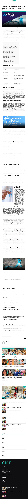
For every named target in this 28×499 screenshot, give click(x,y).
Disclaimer (3, 480)
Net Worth (3, 451)
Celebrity (3, 438)
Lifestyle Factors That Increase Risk (8, 50)
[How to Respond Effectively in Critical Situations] (8, 351)
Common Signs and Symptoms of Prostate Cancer (10, 47)
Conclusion (5, 58)
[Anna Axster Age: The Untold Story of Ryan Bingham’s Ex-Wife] (4, 411)
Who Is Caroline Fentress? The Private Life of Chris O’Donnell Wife (14, 420)
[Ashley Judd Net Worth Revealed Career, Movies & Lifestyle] (4, 408)
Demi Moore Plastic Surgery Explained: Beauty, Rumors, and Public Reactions (7, 377)
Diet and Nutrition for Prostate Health (9, 55)
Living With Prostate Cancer (7, 57)
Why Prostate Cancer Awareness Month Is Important (10, 45)
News (2, 452)
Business (3, 437)
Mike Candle (7, 341)
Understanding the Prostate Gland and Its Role (10, 46)
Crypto (3, 439)
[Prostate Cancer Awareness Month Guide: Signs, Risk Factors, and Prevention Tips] (14, 19)
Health (3, 398)
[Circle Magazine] (14, 1)
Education (3, 442)
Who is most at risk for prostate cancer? (9, 61)
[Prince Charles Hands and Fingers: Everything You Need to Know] (20, 372)
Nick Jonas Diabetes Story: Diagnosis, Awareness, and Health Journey (19, 366)
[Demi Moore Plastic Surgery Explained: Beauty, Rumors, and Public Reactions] (8, 372)
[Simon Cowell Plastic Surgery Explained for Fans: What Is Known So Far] (8, 362)
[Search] (25, 1)
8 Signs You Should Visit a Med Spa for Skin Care (20, 356)
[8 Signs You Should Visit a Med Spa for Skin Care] (20, 351)
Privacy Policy (3, 481)
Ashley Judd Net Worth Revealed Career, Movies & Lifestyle (13, 407)
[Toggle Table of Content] (17, 43)
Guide (2, 446)
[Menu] (2, 1)
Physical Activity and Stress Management (9, 56)
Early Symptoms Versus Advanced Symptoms (9, 48)
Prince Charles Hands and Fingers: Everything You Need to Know (18, 377)
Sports (3, 455)
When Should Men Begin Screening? (8, 52)
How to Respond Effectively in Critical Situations (7, 356)
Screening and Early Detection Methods (9, 51)
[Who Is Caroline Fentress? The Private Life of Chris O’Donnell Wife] (4, 404)
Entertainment (4, 443)
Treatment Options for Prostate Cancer (9, 53)
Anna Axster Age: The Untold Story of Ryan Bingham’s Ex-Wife (14, 410)
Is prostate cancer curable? (8, 60)
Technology (3, 456)
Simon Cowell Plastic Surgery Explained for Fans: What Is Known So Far (7, 366)
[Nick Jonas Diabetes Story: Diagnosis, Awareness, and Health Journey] (20, 362)
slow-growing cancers (10, 230)
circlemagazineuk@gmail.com (8, 474)
